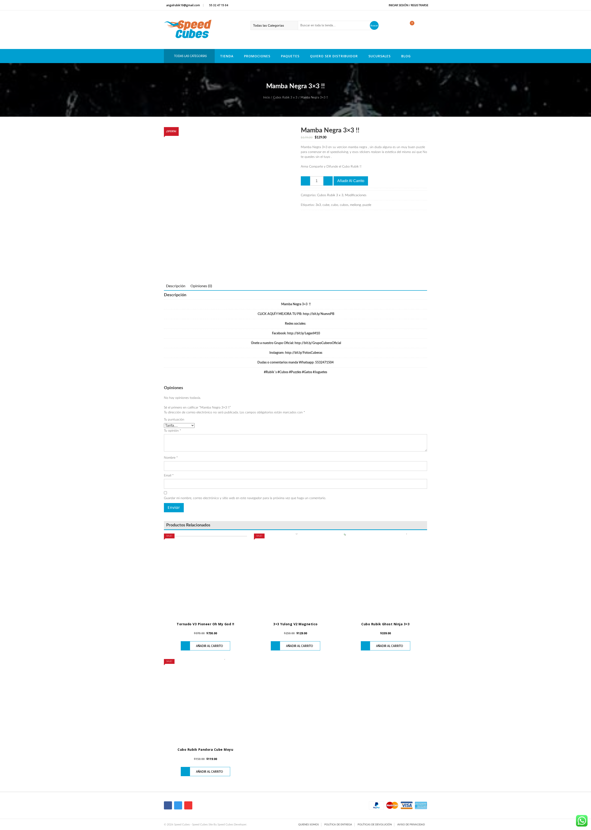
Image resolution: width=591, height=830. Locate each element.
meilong (355, 205)
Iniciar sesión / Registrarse (408, 5)
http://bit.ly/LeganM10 (303, 333)
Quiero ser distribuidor (334, 56)
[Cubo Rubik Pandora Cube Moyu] (205, 700)
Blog (406, 56)
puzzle (366, 205)
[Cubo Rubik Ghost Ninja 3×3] (385, 575)
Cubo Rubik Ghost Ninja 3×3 (385, 624)
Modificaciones (355, 195)
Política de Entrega (338, 824)
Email (169, 475)
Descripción (175, 286)
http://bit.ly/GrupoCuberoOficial (318, 343)
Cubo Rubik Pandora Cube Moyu (205, 749)
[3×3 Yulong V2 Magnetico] (295, 575)
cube (326, 205)
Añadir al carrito (350, 181)
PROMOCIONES (257, 56)
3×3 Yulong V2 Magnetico (295, 624)
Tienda (226, 56)
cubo (334, 205)
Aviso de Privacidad (411, 824)
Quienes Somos (308, 824)
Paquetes (290, 56)
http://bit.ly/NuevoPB (318, 314)
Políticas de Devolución (375, 824)
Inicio (266, 97)
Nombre (171, 457)
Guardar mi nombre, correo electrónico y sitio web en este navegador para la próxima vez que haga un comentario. (245, 498)
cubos (344, 205)
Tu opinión (172, 430)
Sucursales (379, 56)
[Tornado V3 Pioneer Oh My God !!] (205, 575)
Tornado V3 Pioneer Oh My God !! (205, 624)
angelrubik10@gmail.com (183, 5)
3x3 (318, 205)
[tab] (176, 286)
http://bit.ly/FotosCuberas (303, 352)
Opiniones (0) (201, 286)
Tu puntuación (174, 419)
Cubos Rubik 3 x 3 (285, 97)
